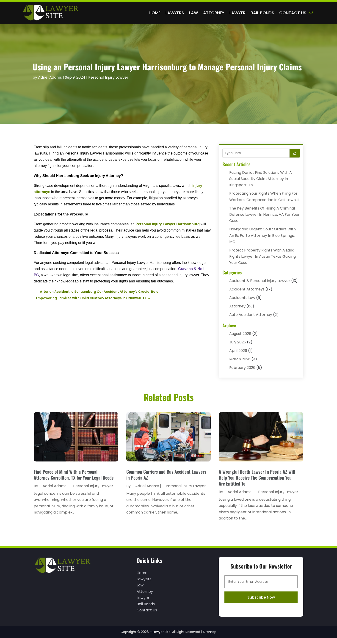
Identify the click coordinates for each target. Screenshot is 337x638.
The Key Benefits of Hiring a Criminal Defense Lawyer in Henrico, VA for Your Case (264, 214)
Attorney (213, 13)
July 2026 (237, 342)
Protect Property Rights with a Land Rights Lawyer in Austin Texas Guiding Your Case (262, 256)
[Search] (294, 153)
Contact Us (292, 13)
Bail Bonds (262, 13)
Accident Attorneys (247, 289)
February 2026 (242, 367)
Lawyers (175, 13)
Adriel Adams (50, 77)
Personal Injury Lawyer (108, 77)
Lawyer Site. (162, 632)
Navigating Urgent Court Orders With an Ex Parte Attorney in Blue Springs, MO (262, 235)
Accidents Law (242, 297)
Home (154, 13)
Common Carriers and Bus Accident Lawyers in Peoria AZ (166, 474)
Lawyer (237, 13)
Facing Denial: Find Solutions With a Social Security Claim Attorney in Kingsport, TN (260, 179)
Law (193, 13)
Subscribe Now (261, 597)
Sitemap (209, 632)
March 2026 (240, 359)
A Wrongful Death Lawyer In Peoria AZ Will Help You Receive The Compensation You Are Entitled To (257, 477)
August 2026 (240, 333)
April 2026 (238, 350)
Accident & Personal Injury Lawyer (259, 280)
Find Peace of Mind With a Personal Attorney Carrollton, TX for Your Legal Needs (73, 474)
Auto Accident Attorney (250, 314)
